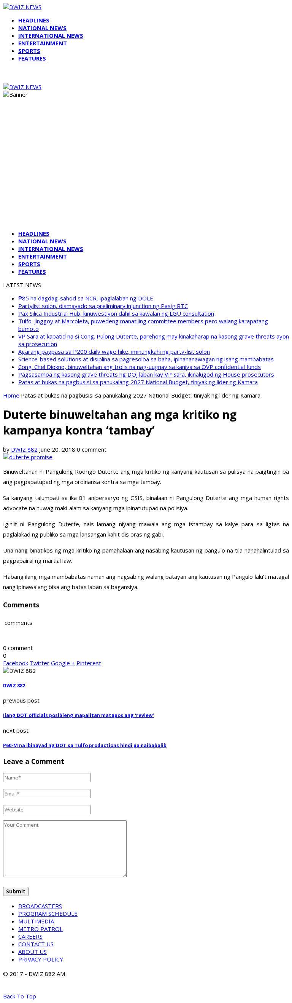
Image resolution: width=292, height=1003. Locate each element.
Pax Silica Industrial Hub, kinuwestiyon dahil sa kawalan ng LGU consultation (116, 313)
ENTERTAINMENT (42, 43)
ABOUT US (32, 951)
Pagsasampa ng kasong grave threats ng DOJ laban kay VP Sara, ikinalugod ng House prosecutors (146, 374)
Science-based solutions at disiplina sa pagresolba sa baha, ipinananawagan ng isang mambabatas (146, 359)
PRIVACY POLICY (40, 959)
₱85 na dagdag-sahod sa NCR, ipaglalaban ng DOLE (85, 298)
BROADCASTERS (40, 906)
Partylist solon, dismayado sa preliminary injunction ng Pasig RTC (103, 306)
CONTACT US (36, 944)
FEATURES (32, 58)
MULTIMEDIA (36, 921)
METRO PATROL (40, 929)
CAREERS (30, 936)
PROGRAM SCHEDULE (48, 913)
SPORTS (29, 50)
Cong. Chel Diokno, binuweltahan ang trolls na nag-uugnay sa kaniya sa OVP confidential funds (139, 367)
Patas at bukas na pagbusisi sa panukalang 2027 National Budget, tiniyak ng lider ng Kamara (138, 382)
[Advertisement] (146, 170)
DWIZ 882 (24, 449)
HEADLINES (33, 20)
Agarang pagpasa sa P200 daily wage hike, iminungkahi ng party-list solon (114, 351)
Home (11, 395)
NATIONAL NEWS (42, 28)
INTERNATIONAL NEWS (50, 35)
